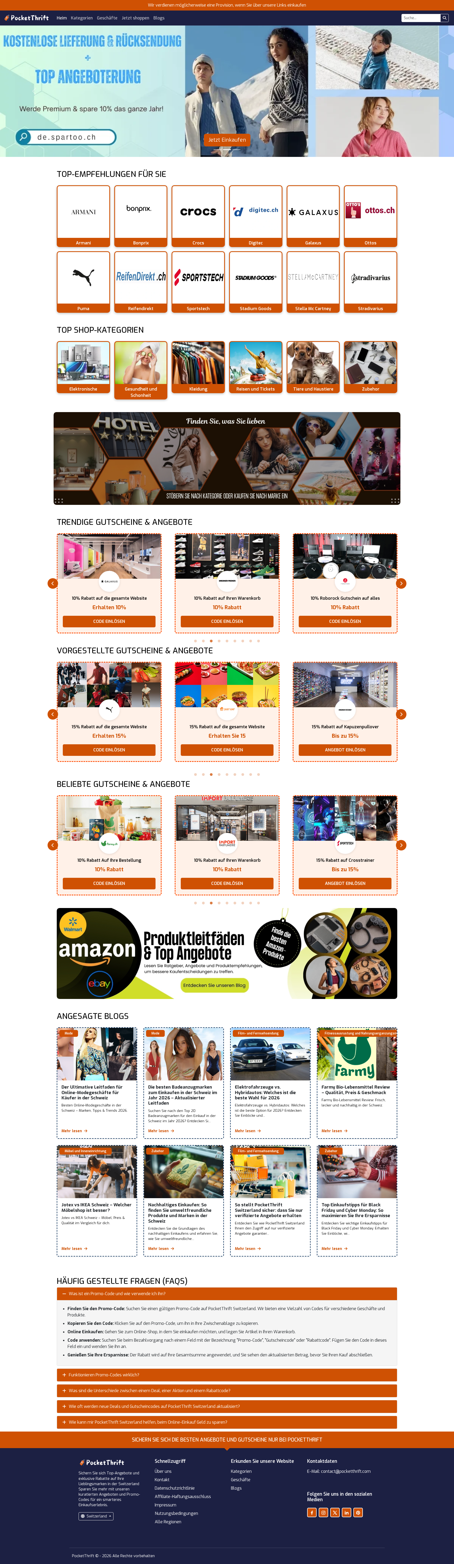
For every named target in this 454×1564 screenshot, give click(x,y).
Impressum (165, 1505)
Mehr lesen (72, 1131)
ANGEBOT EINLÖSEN (345, 621)
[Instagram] (323, 1512)
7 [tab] (242, 641)
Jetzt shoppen (135, 18)
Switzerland (97, 1516)
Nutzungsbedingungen (176, 1513)
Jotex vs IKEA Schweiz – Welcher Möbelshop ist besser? (96, 1207)
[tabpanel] (109, 583)
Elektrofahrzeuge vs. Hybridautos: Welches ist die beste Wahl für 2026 (265, 1092)
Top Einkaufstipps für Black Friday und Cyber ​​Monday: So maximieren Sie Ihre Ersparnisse (356, 1210)
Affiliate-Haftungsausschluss (183, 1496)
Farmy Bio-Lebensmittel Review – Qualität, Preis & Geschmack (356, 1089)
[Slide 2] (227, 150)
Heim (62, 18)
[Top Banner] (227, 458)
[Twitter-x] (335, 1512)
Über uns (163, 1471)
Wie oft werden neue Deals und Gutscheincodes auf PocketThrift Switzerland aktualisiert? (154, 1406)
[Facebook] (311, 1512)
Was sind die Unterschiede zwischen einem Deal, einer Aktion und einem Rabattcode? (149, 1390)
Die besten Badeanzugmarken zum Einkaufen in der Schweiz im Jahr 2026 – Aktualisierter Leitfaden (182, 1095)
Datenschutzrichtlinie (175, 1488)
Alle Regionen (168, 1522)
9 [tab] (258, 641)
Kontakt (162, 1480)
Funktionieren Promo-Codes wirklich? (104, 1375)
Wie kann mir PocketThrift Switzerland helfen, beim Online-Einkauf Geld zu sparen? (148, 1422)
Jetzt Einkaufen (227, 139)
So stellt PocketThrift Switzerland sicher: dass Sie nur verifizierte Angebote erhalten (269, 1210)
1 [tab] (195, 641)
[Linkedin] (346, 1512)
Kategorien (82, 18)
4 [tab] (219, 641)
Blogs (158, 18)
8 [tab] (250, 641)
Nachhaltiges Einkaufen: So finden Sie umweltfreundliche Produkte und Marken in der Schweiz (179, 1213)
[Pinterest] (358, 1512)
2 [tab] (203, 641)
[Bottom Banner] (227, 953)
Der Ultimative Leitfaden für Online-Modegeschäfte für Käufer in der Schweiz (92, 1092)
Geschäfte (107, 18)
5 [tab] (227, 641)
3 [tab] (211, 641)
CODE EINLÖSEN (109, 621)
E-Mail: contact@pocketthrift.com (339, 1471)
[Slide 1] (217, 150)
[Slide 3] (236, 150)
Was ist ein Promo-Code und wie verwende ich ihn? (117, 1293)
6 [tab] (235, 641)
